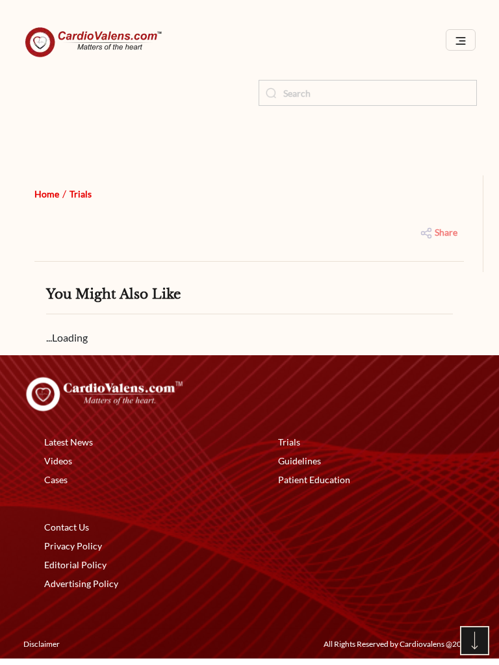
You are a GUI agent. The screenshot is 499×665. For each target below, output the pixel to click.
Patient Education (314, 479)
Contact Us (66, 527)
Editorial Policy (75, 564)
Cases (56, 479)
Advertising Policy (81, 583)
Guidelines (299, 460)
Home (46, 193)
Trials (81, 193)
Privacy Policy (73, 545)
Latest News (68, 441)
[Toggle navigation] (461, 40)
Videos (58, 460)
